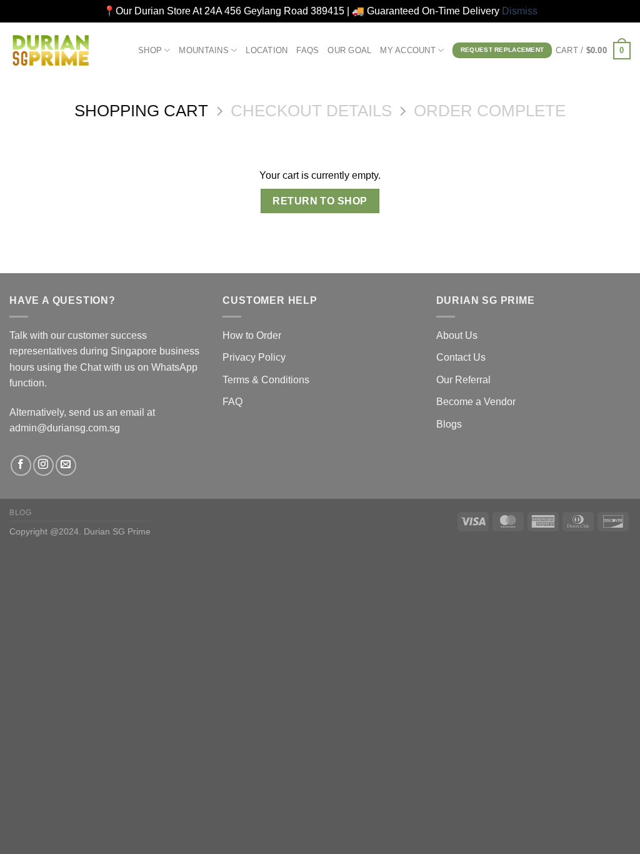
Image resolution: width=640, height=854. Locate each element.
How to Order (251, 335)
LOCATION (267, 50)
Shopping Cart (141, 110)
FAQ (232, 401)
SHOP (150, 50)
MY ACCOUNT (408, 50)
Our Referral (463, 379)
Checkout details (311, 110)
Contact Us (461, 357)
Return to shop (320, 201)
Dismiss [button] (520, 11)
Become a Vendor (476, 401)
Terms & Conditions (265, 379)
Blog (20, 512)
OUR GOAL (349, 50)
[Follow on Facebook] (21, 465)
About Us (457, 335)
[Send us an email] (66, 465)
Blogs (449, 424)
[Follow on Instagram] (43, 465)
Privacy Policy (254, 357)
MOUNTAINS (203, 50)
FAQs (307, 50)
